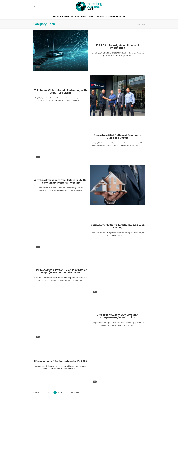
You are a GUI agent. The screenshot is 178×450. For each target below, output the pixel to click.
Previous (37, 392)
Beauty (92, 16)
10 (72, 393)
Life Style (120, 16)
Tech (76, 16)
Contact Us (140, 446)
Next (77, 392)
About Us (130, 446)
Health (83, 16)
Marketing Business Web (138, 443)
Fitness (100, 16)
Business (68, 16)
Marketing (58, 16)
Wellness (110, 16)
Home (138, 24)
